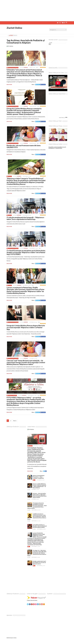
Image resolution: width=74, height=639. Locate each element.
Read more (9, 84)
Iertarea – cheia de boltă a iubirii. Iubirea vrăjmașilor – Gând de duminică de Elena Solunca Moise (39, 495)
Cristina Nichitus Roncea (13, 67)
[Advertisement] (37, 10)
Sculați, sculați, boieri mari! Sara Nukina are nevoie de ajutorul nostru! (39, 562)
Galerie (9, 215)
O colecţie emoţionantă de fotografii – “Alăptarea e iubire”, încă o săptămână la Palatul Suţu (25, 218)
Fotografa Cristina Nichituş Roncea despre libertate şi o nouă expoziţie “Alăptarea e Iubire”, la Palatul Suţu (26, 327)
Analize (30, 445)
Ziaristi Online (14, 27)
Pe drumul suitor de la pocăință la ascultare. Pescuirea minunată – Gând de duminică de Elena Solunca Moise (37, 505)
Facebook (43, 84)
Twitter (38, 84)
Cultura (9, 176)
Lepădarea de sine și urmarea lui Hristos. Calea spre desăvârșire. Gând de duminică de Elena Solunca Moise (36, 516)
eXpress (26, 67)
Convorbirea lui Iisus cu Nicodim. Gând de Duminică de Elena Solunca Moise (40, 526)
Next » (15, 420)
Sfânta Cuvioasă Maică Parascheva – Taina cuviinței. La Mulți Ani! (38, 477)
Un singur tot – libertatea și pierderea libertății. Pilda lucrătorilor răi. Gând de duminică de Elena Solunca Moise (36, 553)
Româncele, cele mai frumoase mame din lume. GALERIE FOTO (24, 146)
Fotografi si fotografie (12, 395)
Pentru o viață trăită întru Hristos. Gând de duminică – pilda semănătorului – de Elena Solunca (39, 485)
